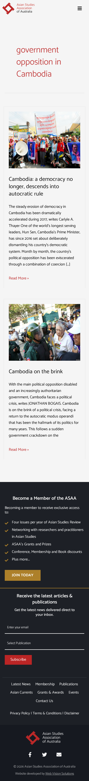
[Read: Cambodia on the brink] (44, 332)
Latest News (21, 684)
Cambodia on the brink (36, 371)
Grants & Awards (50, 692)
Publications (68, 684)
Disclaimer (71, 713)
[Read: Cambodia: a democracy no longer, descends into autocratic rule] (44, 140)
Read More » (19, 278)
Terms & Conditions (47, 713)
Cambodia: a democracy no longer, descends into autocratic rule (41, 187)
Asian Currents (21, 692)
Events (74, 692)
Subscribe (18, 659)
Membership (45, 684)
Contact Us (44, 701)
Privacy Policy (20, 713)
